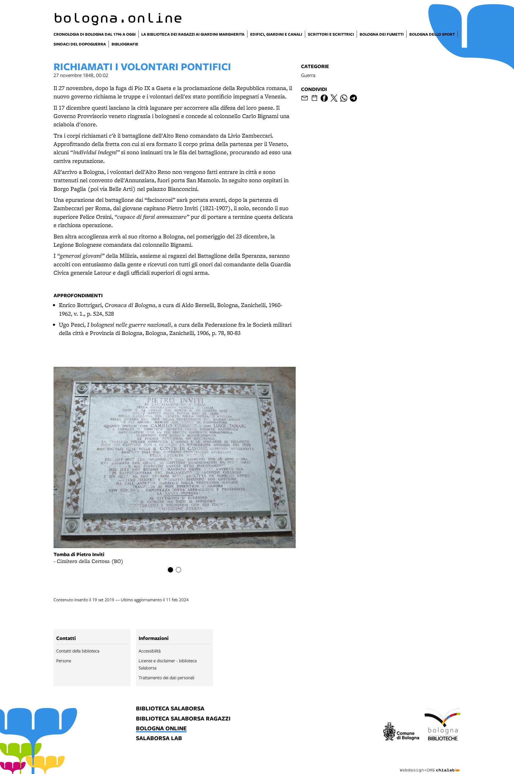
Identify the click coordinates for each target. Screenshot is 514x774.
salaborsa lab (159, 738)
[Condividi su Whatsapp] (343, 98)
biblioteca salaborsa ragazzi (183, 718)
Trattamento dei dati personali (166, 677)
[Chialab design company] (430, 765)
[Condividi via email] (304, 98)
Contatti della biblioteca (77, 651)
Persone (63, 660)
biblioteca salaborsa (170, 708)
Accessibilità (150, 651)
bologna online (161, 728)
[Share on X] (334, 98)
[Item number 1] (170, 569)
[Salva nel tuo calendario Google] (314, 98)
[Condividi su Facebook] (324, 98)
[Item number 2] (178, 569)
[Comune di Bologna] (401, 732)
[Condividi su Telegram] (353, 98)
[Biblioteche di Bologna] (442, 725)
